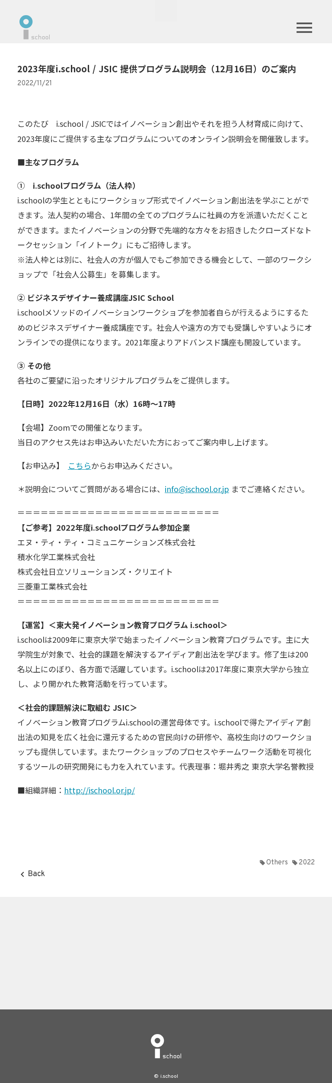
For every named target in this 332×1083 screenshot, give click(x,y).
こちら (79, 465)
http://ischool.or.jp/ (99, 790)
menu (304, 27)
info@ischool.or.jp (197, 488)
